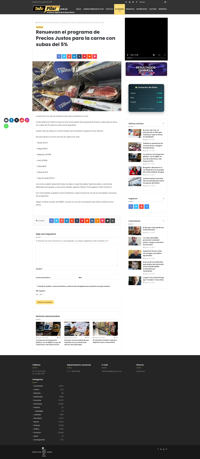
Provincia (130, 9)
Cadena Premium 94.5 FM (93, 9)
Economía (119, 9)
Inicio (78, 9)
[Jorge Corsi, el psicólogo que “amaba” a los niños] (134, 280)
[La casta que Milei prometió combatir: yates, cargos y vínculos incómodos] (134, 241)
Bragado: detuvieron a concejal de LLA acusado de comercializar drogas (153, 169)
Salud (36, 436)
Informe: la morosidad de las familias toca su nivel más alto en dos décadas (76, 342)
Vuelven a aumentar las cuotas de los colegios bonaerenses (153, 145)
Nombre (39, 269)
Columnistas (38, 386)
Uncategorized (39, 440)
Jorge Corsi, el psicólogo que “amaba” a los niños (153, 278)
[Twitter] (133, 2)
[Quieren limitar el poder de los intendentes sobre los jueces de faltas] (134, 181)
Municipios (38, 418)
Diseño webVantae (42, 452)
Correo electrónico (43, 277)
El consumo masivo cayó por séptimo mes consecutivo (105, 341)
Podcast (37, 425)
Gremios (37, 407)
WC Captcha (40, 291)
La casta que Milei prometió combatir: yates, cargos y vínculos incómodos (153, 241)
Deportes (163, 9)
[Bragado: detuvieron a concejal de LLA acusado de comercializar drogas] (134, 170)
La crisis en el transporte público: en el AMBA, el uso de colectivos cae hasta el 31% (48, 342)
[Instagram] (126, 2)
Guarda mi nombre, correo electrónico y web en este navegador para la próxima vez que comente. (74, 286)
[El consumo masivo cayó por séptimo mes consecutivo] (105, 329)
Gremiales (39, 411)
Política (109, 9)
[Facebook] (136, 2)
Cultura (152, 9)
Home (39, 22)
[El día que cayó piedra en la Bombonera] (134, 230)
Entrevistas (142, 9)
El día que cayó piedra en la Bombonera (153, 228)
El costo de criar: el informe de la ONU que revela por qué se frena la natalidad (152, 133)
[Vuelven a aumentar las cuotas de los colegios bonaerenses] (134, 146)
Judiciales (37, 415)
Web (80, 277)
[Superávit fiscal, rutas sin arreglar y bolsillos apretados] (134, 254)
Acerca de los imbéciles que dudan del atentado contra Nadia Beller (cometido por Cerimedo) (153, 266)
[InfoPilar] (53, 9)
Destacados (38, 397)
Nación (36, 422)
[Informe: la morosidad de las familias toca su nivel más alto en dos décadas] (76, 329)
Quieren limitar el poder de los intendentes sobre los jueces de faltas (153, 180)
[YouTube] (129, 2)
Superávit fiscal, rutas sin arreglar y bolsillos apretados (152, 253)
